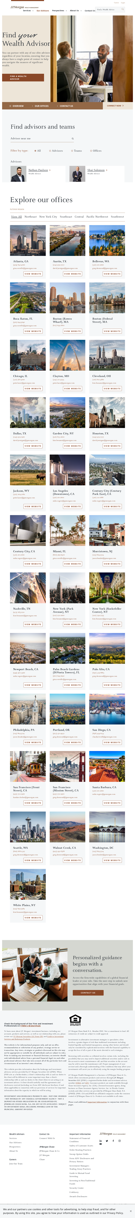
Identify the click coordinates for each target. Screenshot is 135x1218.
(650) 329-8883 (98, 673)
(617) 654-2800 (58, 325)
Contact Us (66, 106)
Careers (116, 3)
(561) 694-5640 (19, 322)
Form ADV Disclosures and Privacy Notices (81, 1160)
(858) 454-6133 (98, 734)
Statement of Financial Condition (79, 1140)
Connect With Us (47, 1138)
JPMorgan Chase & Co (49, 1151)
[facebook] (115, 1141)
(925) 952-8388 (59, 851)
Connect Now (114, 105)
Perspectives (58, 10)
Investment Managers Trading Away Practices (80, 1167)
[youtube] (101, 1144)
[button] (131, 1211)
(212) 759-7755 (98, 615)
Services (27, 10)
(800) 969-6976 (59, 555)
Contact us (88, 992)
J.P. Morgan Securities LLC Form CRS (28, 1037)
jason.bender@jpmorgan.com (104, 558)
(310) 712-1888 (97, 498)
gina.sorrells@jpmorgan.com (25, 268)
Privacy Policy (115, 1213)
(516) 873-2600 (58, 437)
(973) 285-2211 (18, 612)
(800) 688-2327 (19, 851)
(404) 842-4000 (19, 265)
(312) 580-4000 (19, 380)
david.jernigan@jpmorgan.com (65, 268)
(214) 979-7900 (19, 437)
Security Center (76, 1188)
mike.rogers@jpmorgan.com (64, 501)
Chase (42, 1160)
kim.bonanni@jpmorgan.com (104, 383)
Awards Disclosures (78, 1197)
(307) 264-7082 (19, 494)
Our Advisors (15, 1143)
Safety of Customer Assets (81, 1146)
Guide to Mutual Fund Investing (79, 1175)
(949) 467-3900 (19, 673)
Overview (18, 106)
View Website (33, 274)
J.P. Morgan (44, 1155)
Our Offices (42, 106)
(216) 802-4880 (98, 380)
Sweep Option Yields (78, 1154)
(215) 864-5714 (98, 555)
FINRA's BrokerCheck (30, 1025)
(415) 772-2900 (19, 794)
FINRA (78, 1083)
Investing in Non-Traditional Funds (82, 1182)
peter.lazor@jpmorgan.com (24, 383)
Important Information (97, 1102)
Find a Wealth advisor (18, 77)
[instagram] (122, 1141)
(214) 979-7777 (58, 265)
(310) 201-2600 (98, 265)
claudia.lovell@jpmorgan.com (104, 737)
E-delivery (74, 1192)
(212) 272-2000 (58, 615)
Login (123, 3)
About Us (74, 10)
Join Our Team (15, 1164)
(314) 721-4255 (58, 380)
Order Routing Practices (80, 1150)
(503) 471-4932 (58, 734)
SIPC (87, 1083)
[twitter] (109, 1141)
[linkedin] (103, 1141)
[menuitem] (43, 10)
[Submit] (120, 9)
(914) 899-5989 (19, 909)
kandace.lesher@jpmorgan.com (25, 797)
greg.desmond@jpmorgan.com (104, 268)
